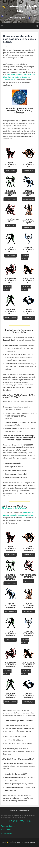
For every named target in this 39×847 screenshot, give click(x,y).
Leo (29, 75)
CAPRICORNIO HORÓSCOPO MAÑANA (28, 665)
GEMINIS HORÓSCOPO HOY (10, 193)
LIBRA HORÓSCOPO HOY (10, 250)
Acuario (6, 80)
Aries (8, 75)
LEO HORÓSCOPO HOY (10, 220)
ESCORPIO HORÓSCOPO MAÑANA (28, 634)
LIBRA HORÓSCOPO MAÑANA (10, 634)
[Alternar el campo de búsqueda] (37, 26)
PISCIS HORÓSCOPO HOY (28, 312)
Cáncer (25, 75)
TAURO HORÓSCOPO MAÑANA (28, 549)
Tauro (13, 75)
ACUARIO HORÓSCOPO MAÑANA (10, 696)
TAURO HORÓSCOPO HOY (28, 165)
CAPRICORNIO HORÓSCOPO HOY (28, 281)
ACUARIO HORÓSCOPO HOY (10, 312)
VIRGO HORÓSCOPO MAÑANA (28, 605)
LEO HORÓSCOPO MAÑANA (28, 576)
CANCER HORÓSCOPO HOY (28, 193)
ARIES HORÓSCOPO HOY (10, 165)
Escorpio (11, 77)
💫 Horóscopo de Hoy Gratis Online (19, 9)
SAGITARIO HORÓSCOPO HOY (10, 281)
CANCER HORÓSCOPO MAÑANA (10, 605)
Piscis (12, 80)
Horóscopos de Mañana (14, 508)
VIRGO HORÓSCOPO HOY (28, 221)
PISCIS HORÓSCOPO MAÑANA (28, 696)
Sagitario (18, 77)
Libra (5, 77)
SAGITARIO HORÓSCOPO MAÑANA (10, 665)
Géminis (19, 75)
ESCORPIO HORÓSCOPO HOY (28, 250)
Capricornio (26, 77)
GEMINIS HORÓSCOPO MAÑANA (10, 577)
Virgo (33, 75)
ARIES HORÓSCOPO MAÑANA (10, 549)
